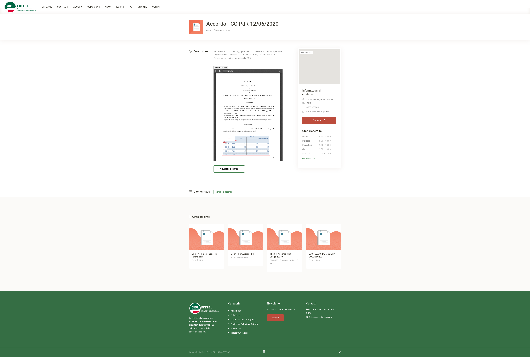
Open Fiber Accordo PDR (243, 254)
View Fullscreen (221, 67)
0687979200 (312, 107)
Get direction (306, 52)
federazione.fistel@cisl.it (317, 111)
